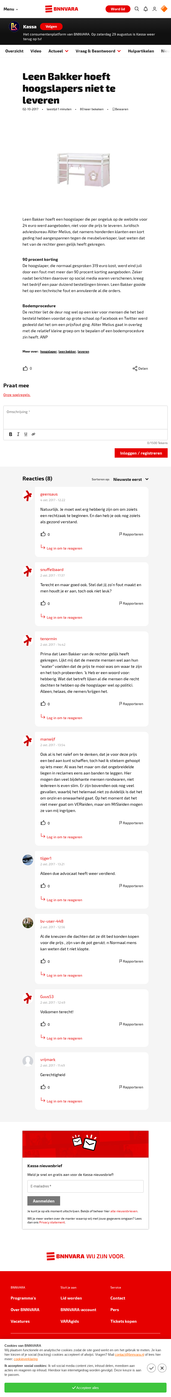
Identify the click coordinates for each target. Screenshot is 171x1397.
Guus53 (47, 996)
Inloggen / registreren (141, 452)
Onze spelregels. (17, 394)
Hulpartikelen (141, 50)
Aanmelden (44, 1200)
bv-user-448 (51, 921)
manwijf (47, 739)
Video (36, 50)
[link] (48, 351)
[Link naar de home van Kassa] (14, 26)
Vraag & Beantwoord (95, 50)
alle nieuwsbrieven (123, 1211)
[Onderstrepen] (25, 434)
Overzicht (14, 50)
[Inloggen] (154, 9)
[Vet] (10, 434)
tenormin (48, 638)
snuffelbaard (51, 569)
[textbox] (85, 417)
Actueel (56, 50)
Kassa (30, 26)
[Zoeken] (136, 9)
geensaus (49, 494)
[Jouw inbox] (145, 9)
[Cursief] (18, 434)
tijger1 (45, 858)
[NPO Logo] (164, 9)
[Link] (33, 434)
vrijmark (47, 1059)
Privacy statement (52, 1222)
